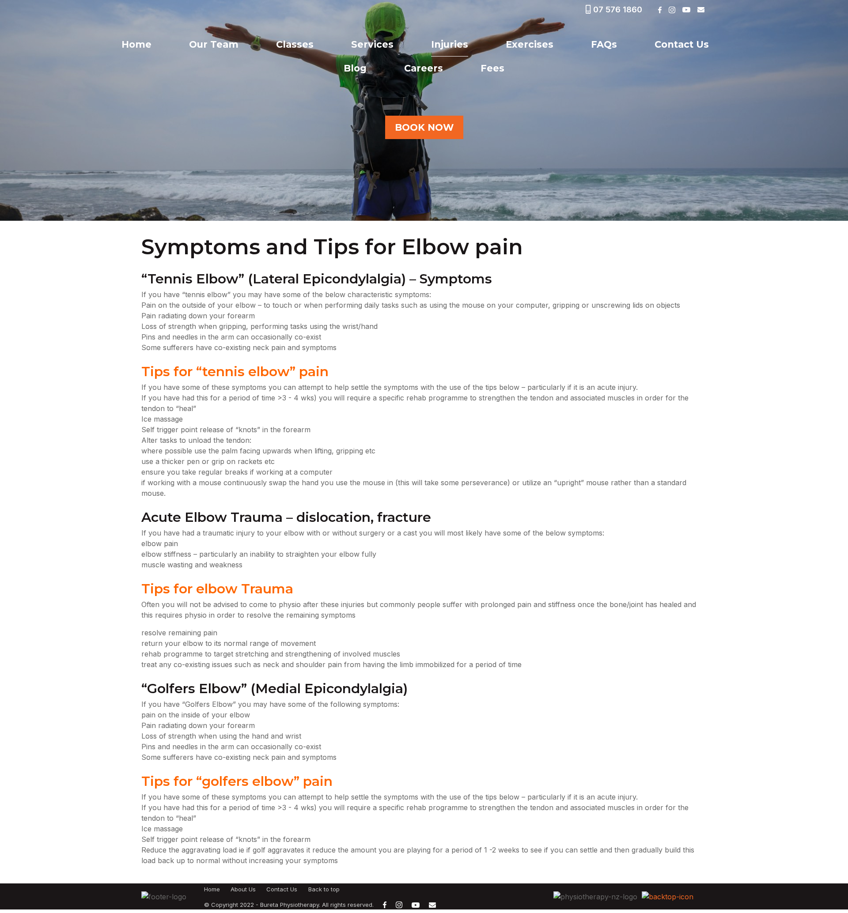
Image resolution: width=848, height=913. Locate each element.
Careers (423, 68)
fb (660, 10)
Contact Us (682, 44)
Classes (295, 44)
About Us (243, 889)
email (700, 9)
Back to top (324, 889)
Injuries (449, 44)
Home (136, 44)
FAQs (604, 44)
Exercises (529, 44)
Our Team (213, 44)
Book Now (424, 127)
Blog (355, 68)
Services (372, 44)
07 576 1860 (617, 9)
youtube (686, 9)
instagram (671, 10)
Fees (492, 68)
